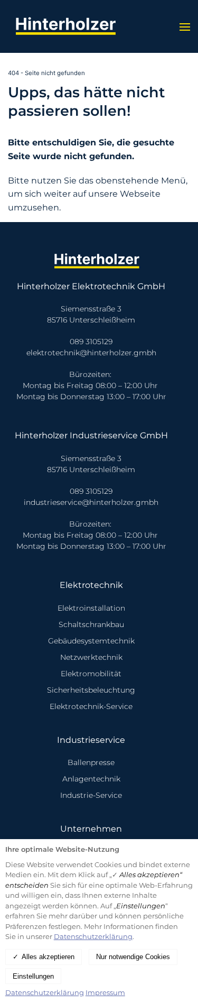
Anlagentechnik (91, 779)
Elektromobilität (91, 673)
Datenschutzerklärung (93, 936)
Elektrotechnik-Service (91, 706)
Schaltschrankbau (91, 624)
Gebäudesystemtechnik (91, 641)
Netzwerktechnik (91, 657)
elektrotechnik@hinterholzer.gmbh (91, 352)
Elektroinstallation (91, 608)
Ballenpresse (91, 762)
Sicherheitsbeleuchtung (91, 690)
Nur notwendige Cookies (133, 957)
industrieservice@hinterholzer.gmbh (91, 502)
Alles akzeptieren (48, 957)
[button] (185, 26)
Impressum (105, 992)
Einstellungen (33, 976)
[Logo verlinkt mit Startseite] (68, 26)
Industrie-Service (91, 795)
